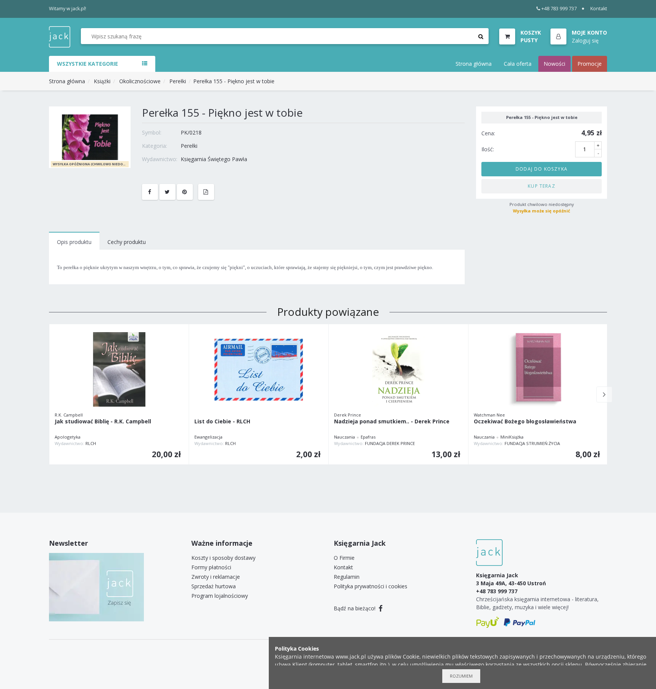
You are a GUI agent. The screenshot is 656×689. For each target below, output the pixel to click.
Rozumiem (461, 676)
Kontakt (598, 8)
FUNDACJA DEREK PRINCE (390, 443)
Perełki (177, 81)
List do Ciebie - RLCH (222, 421)
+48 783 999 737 (559, 8)
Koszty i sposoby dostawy (223, 557)
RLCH (90, 443)
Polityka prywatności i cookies (370, 586)
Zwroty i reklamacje (215, 576)
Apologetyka (67, 437)
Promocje (589, 63)
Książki (102, 81)
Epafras (368, 437)
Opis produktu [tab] (74, 242)
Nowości (554, 63)
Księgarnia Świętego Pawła (214, 159)
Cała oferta (517, 63)
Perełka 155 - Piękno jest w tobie (233, 81)
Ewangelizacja (208, 437)
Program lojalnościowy (219, 595)
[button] (578, 37)
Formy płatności (211, 567)
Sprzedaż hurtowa (213, 586)
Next (604, 394)
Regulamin (347, 576)
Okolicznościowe (140, 81)
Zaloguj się (585, 40)
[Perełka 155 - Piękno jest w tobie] (90, 136)
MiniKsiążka (512, 437)
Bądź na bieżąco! (355, 608)
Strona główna (474, 63)
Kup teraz (541, 186)
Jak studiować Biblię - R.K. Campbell (103, 421)
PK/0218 (191, 132)
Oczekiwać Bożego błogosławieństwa (525, 421)
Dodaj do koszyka (542, 169)
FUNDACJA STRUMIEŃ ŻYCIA (532, 443)
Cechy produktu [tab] (126, 242)
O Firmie (344, 557)
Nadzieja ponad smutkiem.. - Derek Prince (391, 421)
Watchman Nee (489, 415)
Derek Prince (347, 415)
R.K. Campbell (69, 415)
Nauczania (344, 437)
